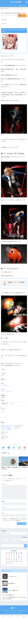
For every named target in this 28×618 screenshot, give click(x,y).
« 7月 (2, 565)
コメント (4, 484)
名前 (3, 501)
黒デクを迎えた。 (5, 435)
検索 (25, 545)
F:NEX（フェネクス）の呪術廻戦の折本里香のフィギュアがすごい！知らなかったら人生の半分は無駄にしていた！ (6, 428)
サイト (3, 513)
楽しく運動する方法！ (19, 425)
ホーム (3, 5)
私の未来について (22, 5)
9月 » (5, 565)
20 (18, 559)
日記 (9, 453)
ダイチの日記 (15, 2)
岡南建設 (3, 397)
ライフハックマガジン (6, 391)
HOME (15, 608)
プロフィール (9, 5)
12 (16, 557)
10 (11, 557)
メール (4, 507)
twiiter (2, 375)
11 (14, 557)
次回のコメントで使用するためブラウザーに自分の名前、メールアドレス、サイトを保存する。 (14, 519)
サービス (15, 5)
